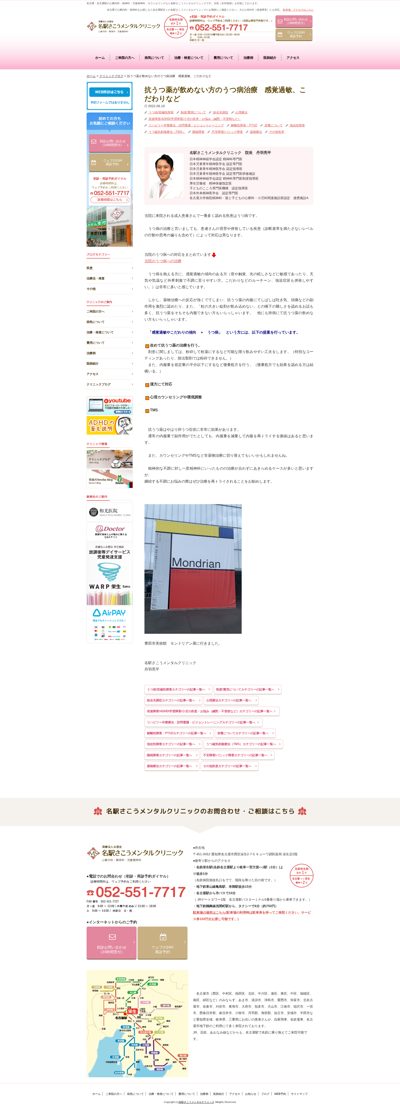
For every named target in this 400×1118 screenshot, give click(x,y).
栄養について (273, 125)
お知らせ (250, 1094)
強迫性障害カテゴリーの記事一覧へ (171, 744)
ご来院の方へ (124, 57)
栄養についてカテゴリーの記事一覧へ (243, 733)
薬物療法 (255, 132)
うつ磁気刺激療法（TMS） (166, 132)
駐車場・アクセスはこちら (298, 9)
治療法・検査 (96, 277)
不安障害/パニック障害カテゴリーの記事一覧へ (235, 755)
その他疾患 (276, 132)
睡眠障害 (197, 132)
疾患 (90, 267)
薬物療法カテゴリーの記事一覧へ (169, 766)
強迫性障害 (297, 125)
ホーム (100, 57)
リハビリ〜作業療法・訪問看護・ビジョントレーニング (186, 125)
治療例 (248, 57)
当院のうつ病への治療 (162, 261)
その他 (91, 287)
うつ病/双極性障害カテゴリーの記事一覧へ (176, 689)
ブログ (265, 1094)
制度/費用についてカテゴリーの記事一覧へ (245, 689)
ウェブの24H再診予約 (296, 34)
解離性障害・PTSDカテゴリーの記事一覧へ (176, 733)
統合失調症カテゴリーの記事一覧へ (171, 700)
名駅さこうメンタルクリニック (196, 1102)
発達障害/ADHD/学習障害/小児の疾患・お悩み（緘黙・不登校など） (194, 119)
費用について (223, 57)
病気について (154, 57)
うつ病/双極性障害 (161, 112)
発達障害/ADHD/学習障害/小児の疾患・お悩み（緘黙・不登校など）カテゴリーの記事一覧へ (209, 711)
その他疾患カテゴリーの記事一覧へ (227, 766)
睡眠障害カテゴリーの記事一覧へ (169, 755)
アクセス (293, 57)
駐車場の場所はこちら (209, 912)
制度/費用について (193, 112)
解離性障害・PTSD (243, 125)
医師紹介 (269, 57)
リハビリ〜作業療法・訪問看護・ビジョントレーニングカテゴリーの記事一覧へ (201, 722)
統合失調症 (220, 112)
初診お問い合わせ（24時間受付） (296, 21)
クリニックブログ (99, 384)
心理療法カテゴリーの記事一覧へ (228, 700)
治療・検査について (188, 57)
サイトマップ (299, 1094)
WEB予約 (280, 1094)
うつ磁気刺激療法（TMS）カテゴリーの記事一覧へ (241, 744)
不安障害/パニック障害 (227, 132)
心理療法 (240, 112)
